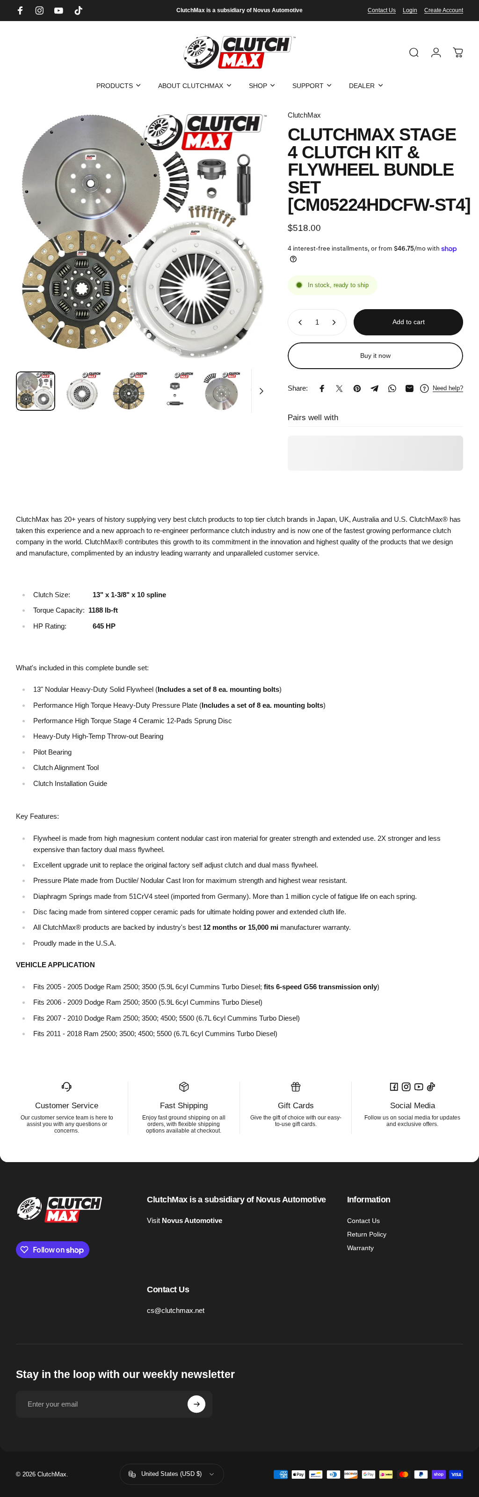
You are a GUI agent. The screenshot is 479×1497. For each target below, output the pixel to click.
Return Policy (366, 1234)
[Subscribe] (196, 1404)
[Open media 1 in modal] (143, 237)
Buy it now (375, 355)
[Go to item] (35, 391)
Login (410, 10)
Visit (184, 1220)
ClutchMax (304, 115)
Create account (443, 10)
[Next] (249, 251)
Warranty (360, 1248)
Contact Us (382, 10)
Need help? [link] (448, 388)
